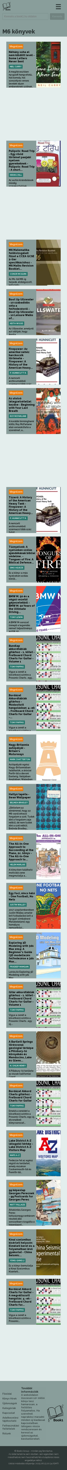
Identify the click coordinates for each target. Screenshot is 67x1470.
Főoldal (7, 1393)
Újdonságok (9, 1403)
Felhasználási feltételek (10, 1427)
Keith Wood (16, 323)
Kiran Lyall (16, 175)
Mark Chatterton (20, 759)
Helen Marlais (17, 864)
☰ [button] (58, 7)
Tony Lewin (16, 617)
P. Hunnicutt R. (18, 373)
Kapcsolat (8, 1412)
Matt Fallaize (17, 1205)
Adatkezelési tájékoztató (10, 1419)
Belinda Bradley (19, 802)
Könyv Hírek (9, 1398)
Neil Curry (15, 66)
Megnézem (16, 46)
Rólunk (6, 1433)
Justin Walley (18, 905)
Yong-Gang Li (17, 1260)
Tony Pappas (17, 667)
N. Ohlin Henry (18, 1066)
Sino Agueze (16, 568)
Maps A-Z (15, 1155)
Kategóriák (9, 1408)
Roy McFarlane (18, 416)
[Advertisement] (33, 114)
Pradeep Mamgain (19, 967)
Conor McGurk (18, 274)
